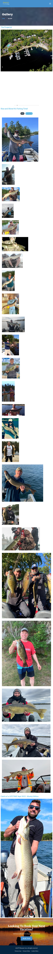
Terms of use (18, 951)
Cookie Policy (34, 951)
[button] (2, 67)
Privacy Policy (26, 951)
